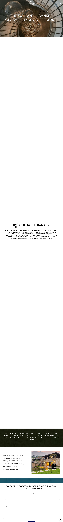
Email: (4, 499)
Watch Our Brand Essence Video (31, 242)
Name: (4, 493)
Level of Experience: (38, 499)
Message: (5, 506)
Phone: (34, 493)
